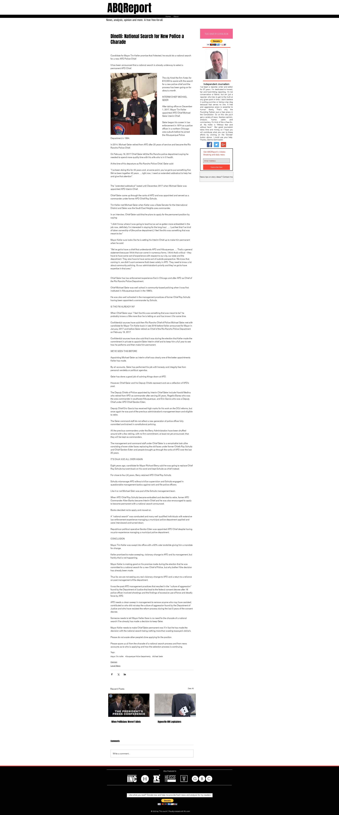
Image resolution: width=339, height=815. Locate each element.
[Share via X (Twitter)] (118, 674)
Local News (115, 666)
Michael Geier (157, 656)
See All (191, 688)
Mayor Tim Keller (117, 656)
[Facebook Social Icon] (209, 144)
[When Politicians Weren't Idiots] (129, 705)
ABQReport (129, 8)
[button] (216, 34)
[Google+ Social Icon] (223, 144)
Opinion (114, 662)
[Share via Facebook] (112, 674)
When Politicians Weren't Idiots (126, 721)
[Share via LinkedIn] (125, 674)
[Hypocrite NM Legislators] (175, 705)
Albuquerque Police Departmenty (138, 656)
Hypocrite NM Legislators (169, 721)
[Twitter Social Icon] (216, 144)
